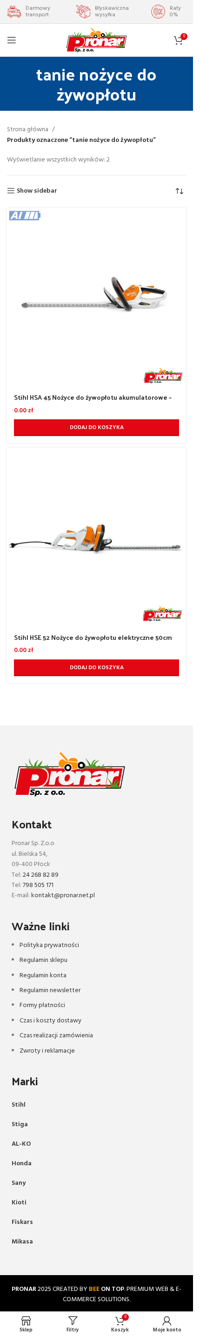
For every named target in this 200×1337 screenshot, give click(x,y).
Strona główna (27, 130)
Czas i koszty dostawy (50, 1020)
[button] (96, 427)
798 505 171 (38, 885)
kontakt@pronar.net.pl (63, 895)
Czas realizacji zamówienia (56, 1035)
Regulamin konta (43, 975)
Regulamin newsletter (50, 990)
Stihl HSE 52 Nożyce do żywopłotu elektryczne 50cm (93, 637)
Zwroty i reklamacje (47, 1051)
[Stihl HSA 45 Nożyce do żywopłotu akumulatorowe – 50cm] (96, 297)
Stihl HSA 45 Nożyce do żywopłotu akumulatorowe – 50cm (93, 401)
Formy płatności (42, 1005)
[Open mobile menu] (11, 40)
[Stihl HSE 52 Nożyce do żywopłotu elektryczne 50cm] (96, 537)
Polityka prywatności (49, 945)
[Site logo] (96, 40)
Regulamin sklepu (43, 960)
